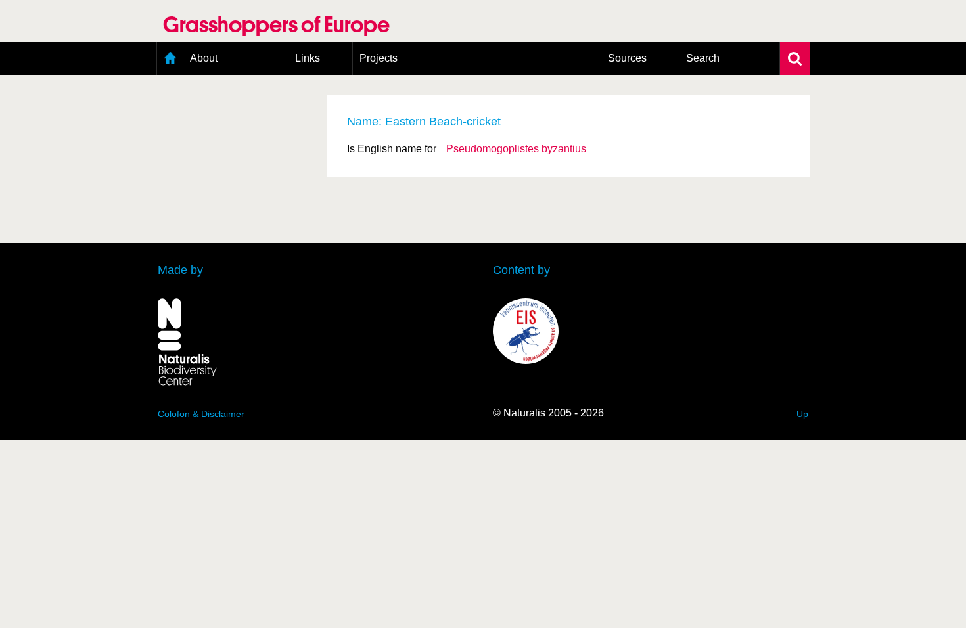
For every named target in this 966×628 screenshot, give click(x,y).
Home (170, 58)
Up (802, 414)
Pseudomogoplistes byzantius (516, 148)
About (204, 58)
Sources (627, 58)
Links (307, 58)
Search (703, 58)
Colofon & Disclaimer (201, 414)
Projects (378, 58)
